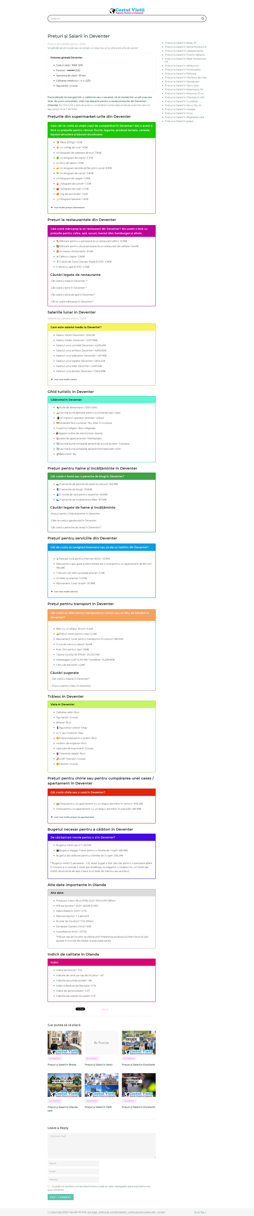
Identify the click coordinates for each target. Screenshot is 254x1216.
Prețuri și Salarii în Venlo (99, 1064)
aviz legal (92, 1212)
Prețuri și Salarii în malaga (180, 109)
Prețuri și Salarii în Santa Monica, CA (185, 47)
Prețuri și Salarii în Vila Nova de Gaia (185, 77)
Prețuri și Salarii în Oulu (179, 113)
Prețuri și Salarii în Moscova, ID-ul (184, 93)
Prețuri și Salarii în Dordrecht (138, 1107)
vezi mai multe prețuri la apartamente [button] (74, 817)
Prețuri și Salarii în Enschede (138, 1064)
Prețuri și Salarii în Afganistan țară (184, 117)
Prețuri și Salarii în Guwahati (181, 101)
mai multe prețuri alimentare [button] (69, 207)
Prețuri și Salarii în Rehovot (181, 73)
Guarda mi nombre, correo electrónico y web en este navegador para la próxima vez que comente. (99, 1188)
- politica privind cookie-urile (141, 1212)
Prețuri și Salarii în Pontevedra (182, 69)
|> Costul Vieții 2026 (58, 1212)
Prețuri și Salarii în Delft (98, 1107)
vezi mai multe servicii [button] (66, 591)
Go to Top (199, 1212)
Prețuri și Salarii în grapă (179, 121)
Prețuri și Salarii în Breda (62, 1064)
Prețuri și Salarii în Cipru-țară (181, 85)
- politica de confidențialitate (112, 1212)
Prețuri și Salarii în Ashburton (182, 65)
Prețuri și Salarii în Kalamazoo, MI (184, 89)
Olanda (55, 1058)
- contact (160, 1212)
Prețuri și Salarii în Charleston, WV (185, 97)
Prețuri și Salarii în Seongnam (182, 81)
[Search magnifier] (203, 18)
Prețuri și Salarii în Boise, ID (180, 43)
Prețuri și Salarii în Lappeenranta (184, 50)
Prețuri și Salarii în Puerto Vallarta (184, 54)
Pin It (105, 1009)
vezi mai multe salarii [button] (65, 379)
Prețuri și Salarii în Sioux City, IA (183, 105)
